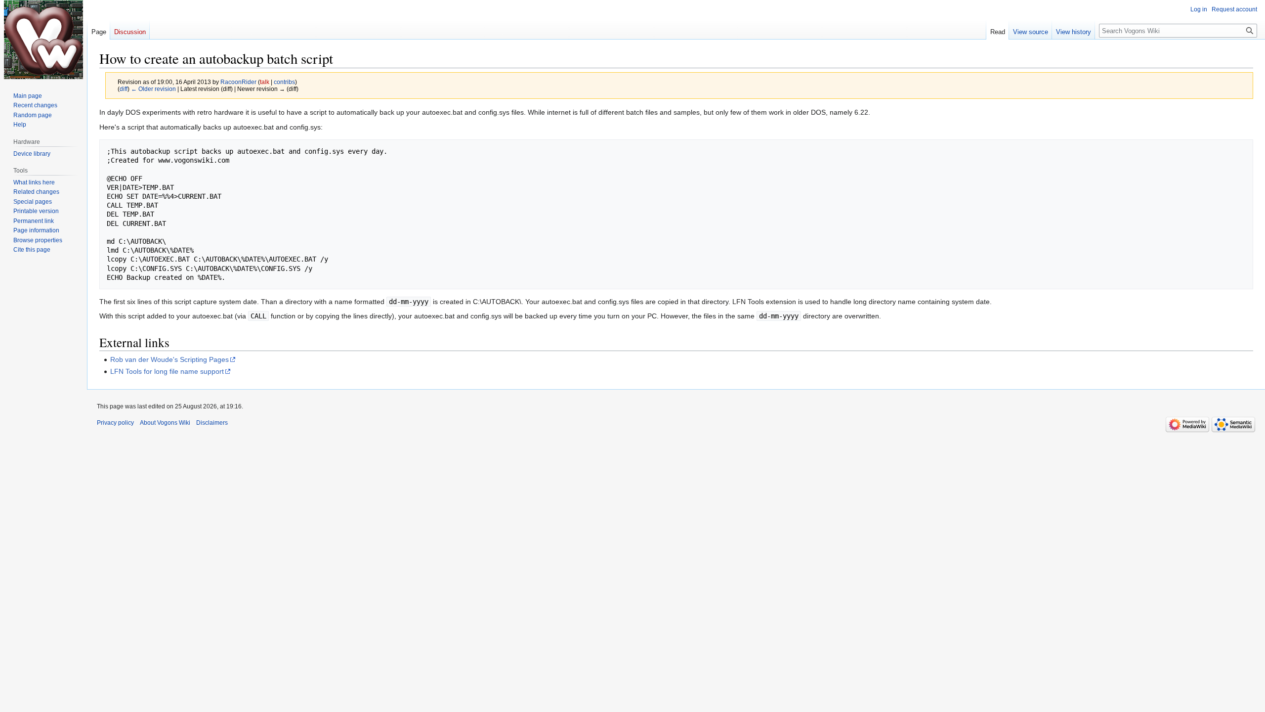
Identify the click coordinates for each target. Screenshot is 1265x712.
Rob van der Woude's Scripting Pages (169, 359)
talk (264, 82)
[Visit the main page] (43, 39)
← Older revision (153, 89)
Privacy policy (115, 422)
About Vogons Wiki (165, 422)
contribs (284, 82)
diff (123, 89)
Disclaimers (212, 422)
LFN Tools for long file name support (167, 371)
